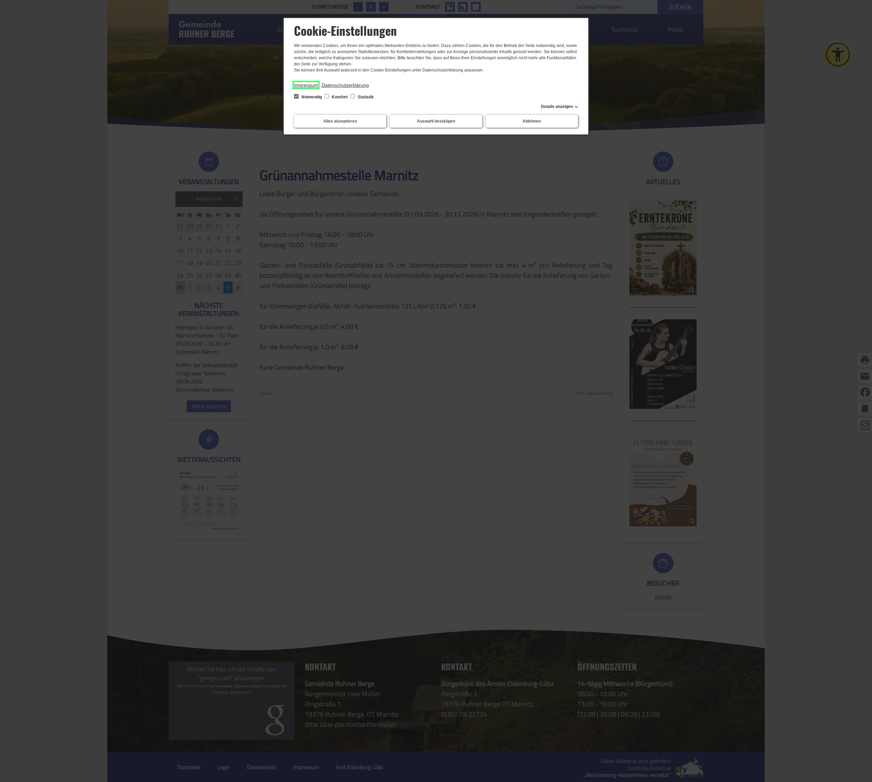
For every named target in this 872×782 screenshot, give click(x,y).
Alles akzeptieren (340, 121)
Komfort (340, 97)
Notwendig (311, 97)
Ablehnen (532, 121)
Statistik (365, 97)
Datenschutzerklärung (345, 85)
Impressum (306, 85)
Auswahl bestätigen (436, 121)
